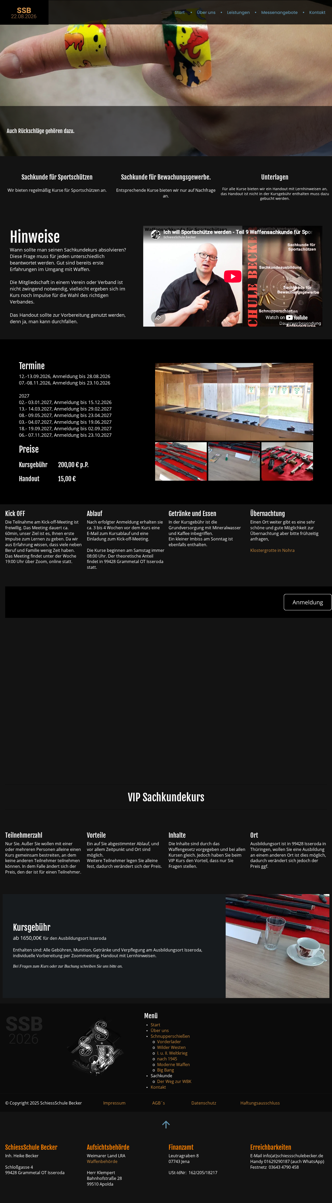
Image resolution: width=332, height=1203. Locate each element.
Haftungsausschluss (260, 1103)
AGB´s (158, 1103)
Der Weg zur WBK (174, 1081)
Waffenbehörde (102, 1161)
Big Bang (165, 1070)
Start (155, 1025)
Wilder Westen (171, 1047)
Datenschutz (203, 1103)
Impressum (114, 1103)
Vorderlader (169, 1042)
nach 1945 (167, 1059)
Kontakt (158, 1087)
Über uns (160, 1030)
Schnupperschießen (170, 1036)
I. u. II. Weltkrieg (172, 1053)
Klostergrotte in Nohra (273, 550)
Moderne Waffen (173, 1064)
